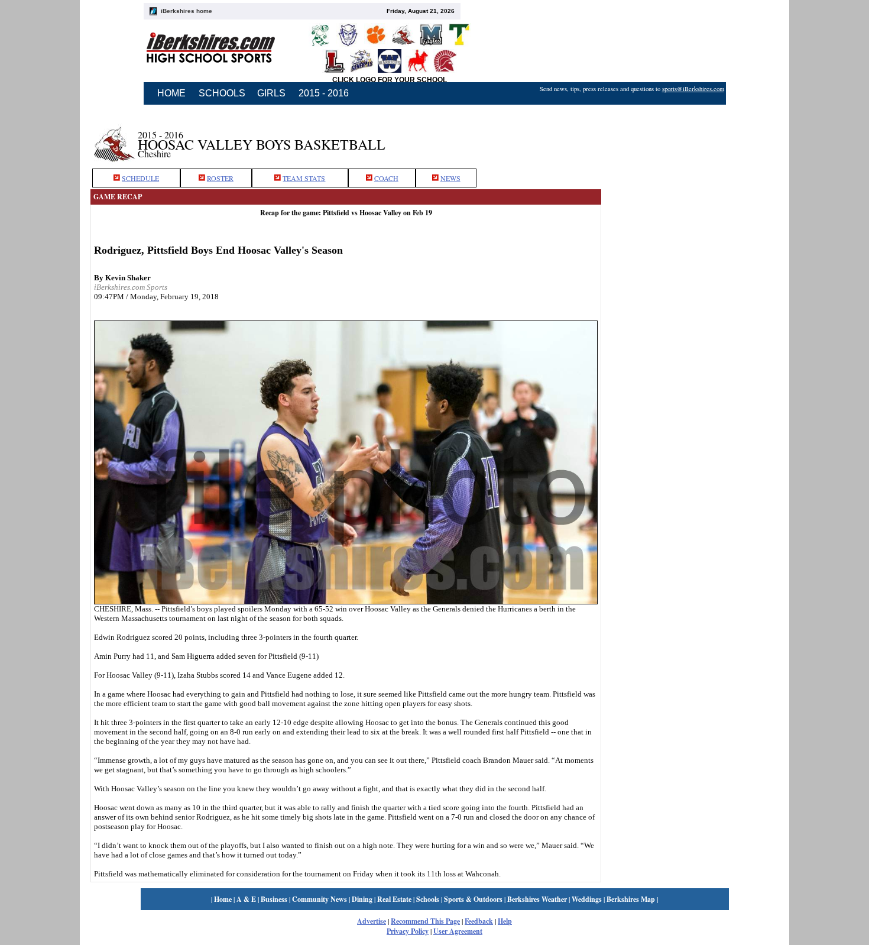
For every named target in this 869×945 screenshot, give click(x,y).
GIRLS (271, 93)
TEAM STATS (304, 178)
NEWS (450, 178)
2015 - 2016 (324, 93)
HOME (171, 93)
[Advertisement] (690, 138)
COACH (386, 178)
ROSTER (220, 178)
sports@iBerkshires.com (693, 89)
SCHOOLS (222, 93)
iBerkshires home (186, 11)
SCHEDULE (140, 178)
